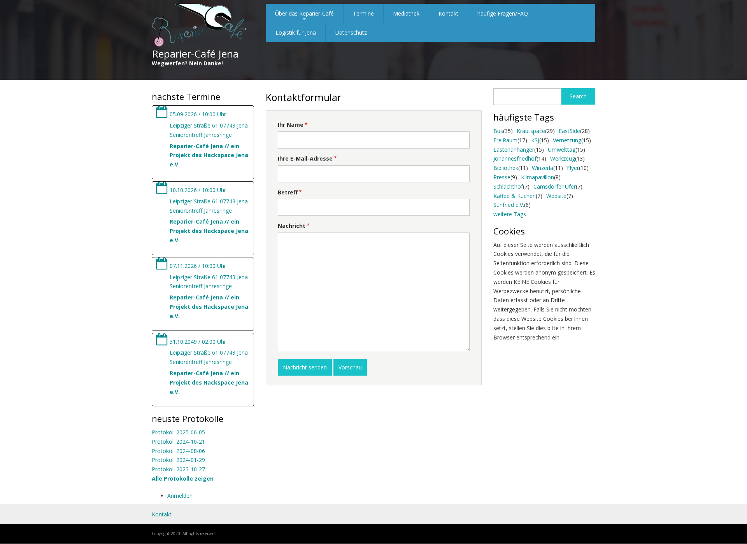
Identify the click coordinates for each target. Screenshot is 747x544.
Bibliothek (505, 167)
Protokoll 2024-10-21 (178, 441)
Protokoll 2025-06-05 (178, 432)
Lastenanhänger (513, 149)
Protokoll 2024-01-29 (178, 460)
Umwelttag (561, 149)
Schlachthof (508, 186)
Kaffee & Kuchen (514, 195)
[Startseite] (199, 26)
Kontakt (448, 13)
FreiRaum (505, 140)
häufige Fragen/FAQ (502, 13)
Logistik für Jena (295, 32)
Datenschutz (351, 32)
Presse (501, 177)
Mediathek (406, 13)
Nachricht (291, 225)
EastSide (569, 131)
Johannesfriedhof (515, 158)
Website (556, 195)
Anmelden (180, 495)
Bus (498, 131)
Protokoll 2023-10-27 (178, 469)
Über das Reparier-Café (304, 16)
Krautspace (531, 131)
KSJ (535, 140)
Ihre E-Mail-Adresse (305, 158)
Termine (363, 13)
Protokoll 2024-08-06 (178, 451)
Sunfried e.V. (508, 204)
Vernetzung (567, 140)
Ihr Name (290, 124)
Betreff (288, 192)
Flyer (573, 167)
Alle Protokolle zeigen (183, 478)
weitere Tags (509, 214)
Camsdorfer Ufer (554, 186)
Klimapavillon (537, 177)
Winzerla (542, 167)
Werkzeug (562, 158)
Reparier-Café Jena (195, 54)
